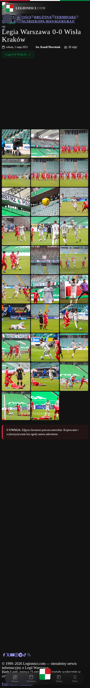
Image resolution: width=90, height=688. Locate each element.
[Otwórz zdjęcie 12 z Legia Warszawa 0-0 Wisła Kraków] (74, 231)
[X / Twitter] (8, 656)
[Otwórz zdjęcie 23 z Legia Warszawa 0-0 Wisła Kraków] (45, 347)
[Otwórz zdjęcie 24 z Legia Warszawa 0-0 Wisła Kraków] (74, 347)
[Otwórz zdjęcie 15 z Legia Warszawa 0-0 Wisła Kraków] (74, 260)
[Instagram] (16, 656)
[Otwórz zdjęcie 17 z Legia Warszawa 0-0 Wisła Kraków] (45, 289)
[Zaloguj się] (4, 30)
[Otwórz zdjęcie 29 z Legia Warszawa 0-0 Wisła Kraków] (45, 406)
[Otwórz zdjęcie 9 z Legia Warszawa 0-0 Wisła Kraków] (74, 202)
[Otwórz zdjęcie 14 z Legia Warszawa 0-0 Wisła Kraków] (45, 260)
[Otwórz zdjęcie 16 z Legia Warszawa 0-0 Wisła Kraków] (16, 289)
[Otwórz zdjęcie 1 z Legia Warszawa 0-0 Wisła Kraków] (16, 143)
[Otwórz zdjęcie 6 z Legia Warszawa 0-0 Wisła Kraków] (74, 173)
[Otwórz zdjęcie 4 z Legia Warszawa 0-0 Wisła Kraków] (16, 173)
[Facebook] (4, 656)
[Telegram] (20, 656)
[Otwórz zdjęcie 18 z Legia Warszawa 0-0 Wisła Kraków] (74, 289)
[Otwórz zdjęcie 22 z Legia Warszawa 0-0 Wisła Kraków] (16, 347)
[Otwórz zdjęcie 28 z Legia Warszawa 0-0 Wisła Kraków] (16, 406)
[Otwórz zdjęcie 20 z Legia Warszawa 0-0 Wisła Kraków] (45, 318)
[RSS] (29, 656)
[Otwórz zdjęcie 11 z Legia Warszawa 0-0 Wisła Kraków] (45, 231)
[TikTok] (25, 656)
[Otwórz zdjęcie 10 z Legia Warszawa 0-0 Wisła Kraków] (16, 231)
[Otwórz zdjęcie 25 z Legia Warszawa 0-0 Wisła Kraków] (16, 376)
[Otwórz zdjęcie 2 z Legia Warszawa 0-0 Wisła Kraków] (45, 143)
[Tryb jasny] (4, 26)
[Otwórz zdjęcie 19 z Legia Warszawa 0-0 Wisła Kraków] (16, 318)
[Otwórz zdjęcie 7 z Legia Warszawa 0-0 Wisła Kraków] (16, 202)
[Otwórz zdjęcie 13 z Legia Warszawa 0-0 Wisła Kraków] (16, 260)
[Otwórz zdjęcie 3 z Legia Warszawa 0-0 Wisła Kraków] (74, 143)
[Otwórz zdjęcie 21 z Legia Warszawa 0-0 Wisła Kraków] (74, 318)
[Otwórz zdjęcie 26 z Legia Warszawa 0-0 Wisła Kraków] (45, 376)
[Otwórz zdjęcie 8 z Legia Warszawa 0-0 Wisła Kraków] (45, 202)
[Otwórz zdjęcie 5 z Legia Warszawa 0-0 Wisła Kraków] (45, 173)
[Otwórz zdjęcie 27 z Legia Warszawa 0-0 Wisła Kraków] (74, 376)
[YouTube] (12, 656)
